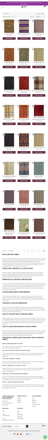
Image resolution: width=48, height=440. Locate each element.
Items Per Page (6, 16)
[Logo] (24, 6)
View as (38, 13)
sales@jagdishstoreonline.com (8, 420)
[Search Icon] (6, 6)
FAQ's (3, 411)
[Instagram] (45, 425)
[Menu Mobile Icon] (3, 6)
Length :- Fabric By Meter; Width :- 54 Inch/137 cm (39, 117)
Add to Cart (9, 38)
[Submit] (27, 426)
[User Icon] (41, 7)
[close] (43, 3)
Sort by (32, 16)
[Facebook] (42, 425)
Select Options (9, 237)
